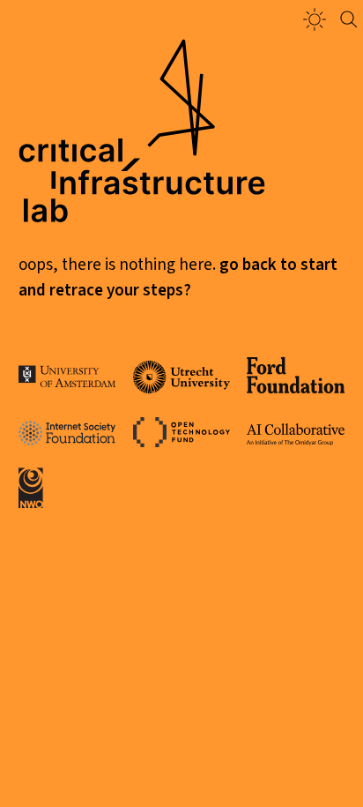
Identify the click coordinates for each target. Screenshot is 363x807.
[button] (314, 19)
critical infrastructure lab (142, 182)
